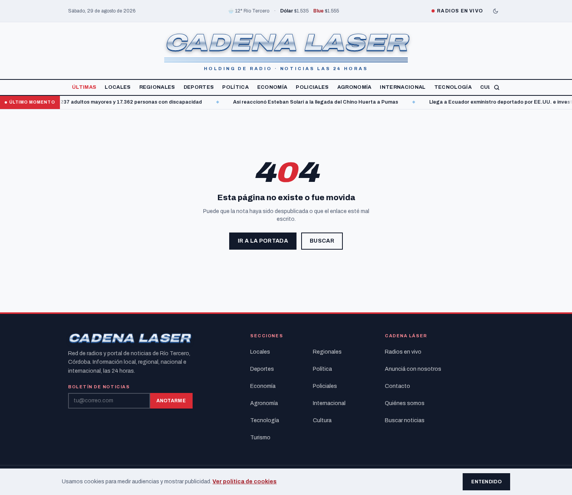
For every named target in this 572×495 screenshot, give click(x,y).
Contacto (397, 386)
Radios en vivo (403, 352)
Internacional (402, 87)
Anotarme (171, 400)
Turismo (260, 437)
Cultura (322, 420)
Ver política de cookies (244, 481)
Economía (272, 87)
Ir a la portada (263, 241)
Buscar (322, 241)
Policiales (312, 87)
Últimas (84, 87)
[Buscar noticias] (497, 87)
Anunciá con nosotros (413, 369)
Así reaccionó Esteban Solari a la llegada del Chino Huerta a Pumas (304, 102)
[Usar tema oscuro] (495, 10)
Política (235, 87)
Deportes (199, 87)
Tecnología (453, 87)
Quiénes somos (405, 403)
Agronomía (354, 87)
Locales (117, 87)
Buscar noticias (405, 420)
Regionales (157, 87)
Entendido (486, 481)
